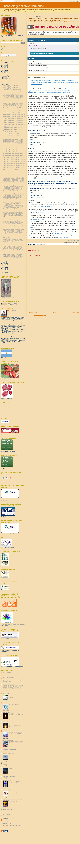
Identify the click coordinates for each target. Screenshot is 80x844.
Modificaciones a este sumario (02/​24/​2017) (38, 68)
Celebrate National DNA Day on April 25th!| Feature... (13, 185)
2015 (3, 264)
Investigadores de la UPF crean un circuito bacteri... (13, 105)
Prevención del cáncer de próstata (38, 50)
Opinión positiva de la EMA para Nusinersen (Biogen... (13, 95)
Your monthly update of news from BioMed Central (12, 248)
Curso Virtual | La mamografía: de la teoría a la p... (12, 212)
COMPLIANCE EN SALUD (14, 704)
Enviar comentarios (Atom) (40, 315)
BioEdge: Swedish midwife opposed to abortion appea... (13, 108)
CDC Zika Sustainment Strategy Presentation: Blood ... (13, 241)
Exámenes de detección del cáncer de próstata (41, 53)
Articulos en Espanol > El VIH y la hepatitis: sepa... (12, 193)
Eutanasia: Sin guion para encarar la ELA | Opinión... (13, 107)
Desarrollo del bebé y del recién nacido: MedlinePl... (13, 253)
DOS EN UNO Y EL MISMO (8, 750)
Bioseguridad (6, 693)
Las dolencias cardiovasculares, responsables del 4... (13, 224)
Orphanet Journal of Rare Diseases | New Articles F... (13, 249)
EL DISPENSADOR (7, 672)
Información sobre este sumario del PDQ (38, 70)
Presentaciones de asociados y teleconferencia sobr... (13, 240)
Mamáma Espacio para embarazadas (11, 821)
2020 (3, 70)
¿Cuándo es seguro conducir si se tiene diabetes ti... (13, 186)
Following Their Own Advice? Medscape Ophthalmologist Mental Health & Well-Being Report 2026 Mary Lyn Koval (12, 680)
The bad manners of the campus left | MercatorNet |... (13, 196)
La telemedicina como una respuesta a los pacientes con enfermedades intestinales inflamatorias (16, 742)
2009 (3, 272)
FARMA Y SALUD (6, 814)
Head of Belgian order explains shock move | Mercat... (13, 194)
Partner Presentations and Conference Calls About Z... (13, 245)
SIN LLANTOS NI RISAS (13, 801)
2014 (3, 265)
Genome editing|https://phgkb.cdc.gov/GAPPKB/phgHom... (13, 127)
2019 (3, 71)
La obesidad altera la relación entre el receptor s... (12, 223)
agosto (4, 79)
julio (4, 80)
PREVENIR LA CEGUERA (8, 753)
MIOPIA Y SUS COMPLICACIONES (15, 754)
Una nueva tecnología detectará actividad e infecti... (13, 214)
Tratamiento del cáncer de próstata (38, 48)
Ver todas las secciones (35, 72)
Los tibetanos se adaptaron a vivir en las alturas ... (12, 236)
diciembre (5, 75)
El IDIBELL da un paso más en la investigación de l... (13, 99)
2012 (3, 268)
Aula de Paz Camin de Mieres (9, 731)
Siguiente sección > (73, 241)
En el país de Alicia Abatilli (8, 763)
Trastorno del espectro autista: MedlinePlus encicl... (13, 187)
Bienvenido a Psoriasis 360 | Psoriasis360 (12, 825)
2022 (3, 67)
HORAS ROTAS (6, 712)
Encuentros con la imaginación (9, 776)
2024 (3, 65)
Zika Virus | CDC (6, 238)
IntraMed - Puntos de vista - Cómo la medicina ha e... (13, 198)
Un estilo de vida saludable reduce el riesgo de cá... (13, 230)
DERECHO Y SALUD (7, 703)
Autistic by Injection (7, 780)
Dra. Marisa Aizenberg (8, 740)
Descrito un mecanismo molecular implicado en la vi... (13, 215)
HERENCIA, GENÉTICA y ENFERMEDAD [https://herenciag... (11, 86)
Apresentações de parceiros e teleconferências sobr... (13, 239)
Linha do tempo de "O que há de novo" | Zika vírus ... (13, 246)
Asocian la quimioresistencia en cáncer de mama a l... (13, 228)
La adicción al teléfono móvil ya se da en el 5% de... (13, 103)
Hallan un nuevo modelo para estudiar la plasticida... (13, 94)
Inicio (54, 312)
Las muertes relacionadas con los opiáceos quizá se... (13, 257)
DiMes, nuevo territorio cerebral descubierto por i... (12, 216)
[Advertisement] (39, 300)
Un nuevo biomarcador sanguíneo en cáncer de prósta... (14, 106)
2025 (3, 64)
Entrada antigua (75, 312)
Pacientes (31, 43)
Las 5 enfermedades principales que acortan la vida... (13, 205)
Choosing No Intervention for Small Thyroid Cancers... (13, 208)
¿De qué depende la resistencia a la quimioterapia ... (13, 231)
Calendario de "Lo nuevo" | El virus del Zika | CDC (12, 247)
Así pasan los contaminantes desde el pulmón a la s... (13, 222)
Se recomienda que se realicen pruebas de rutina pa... (13, 256)
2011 (3, 269)
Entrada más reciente (32, 312)
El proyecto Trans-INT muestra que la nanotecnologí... (13, 209)
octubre (4, 77)
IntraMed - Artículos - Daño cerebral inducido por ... (12, 202)
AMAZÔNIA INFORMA (7, 809)
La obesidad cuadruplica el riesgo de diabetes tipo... (13, 258)
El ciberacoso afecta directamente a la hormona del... (13, 102)
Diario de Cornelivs (7, 721)
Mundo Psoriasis (6, 789)
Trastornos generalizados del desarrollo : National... (13, 190)
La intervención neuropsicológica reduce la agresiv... (13, 104)
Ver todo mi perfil (4, 344)
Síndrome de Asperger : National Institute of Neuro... (13, 189)
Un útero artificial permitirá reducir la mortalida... (12, 221)
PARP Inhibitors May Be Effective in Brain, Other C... (13, 207)
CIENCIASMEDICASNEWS (8, 684)
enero (4, 262)
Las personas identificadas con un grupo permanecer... (13, 232)
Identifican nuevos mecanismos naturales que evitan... (13, 211)
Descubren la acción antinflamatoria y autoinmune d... (13, 213)
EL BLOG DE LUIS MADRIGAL (9, 749)
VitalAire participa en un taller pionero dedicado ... (12, 98)
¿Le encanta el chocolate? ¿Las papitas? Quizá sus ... (13, 206)
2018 (3, 72)
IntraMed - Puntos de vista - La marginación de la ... (13, 199)
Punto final (5, 777)
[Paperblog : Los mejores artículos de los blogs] (5, 422)
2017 (3, 73)
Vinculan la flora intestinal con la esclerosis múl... (12, 91)
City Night (10, 768)
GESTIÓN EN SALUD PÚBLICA (9, 677)
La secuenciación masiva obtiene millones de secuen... (13, 97)
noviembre (5, 76)
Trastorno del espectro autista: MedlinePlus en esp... (13, 188)
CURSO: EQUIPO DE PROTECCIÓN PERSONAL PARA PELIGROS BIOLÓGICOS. (16, 696)
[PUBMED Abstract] (46, 206)
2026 (3, 62)
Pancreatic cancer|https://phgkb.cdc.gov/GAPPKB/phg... (14, 177)
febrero (4, 261)
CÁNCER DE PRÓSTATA (38, 40)
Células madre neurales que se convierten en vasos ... (13, 229)
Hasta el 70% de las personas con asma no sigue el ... (13, 96)
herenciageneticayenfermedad (24, 6)
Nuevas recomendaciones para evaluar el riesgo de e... (13, 90)
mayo (4, 83)
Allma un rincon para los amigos (10, 819)
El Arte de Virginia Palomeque (9, 767)
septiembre (5, 78)
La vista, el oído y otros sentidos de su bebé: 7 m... (12, 255)
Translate (11, 57)
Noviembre (5, 764)
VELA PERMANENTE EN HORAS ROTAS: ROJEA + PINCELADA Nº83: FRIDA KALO (16, 714)
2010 (3, 270)
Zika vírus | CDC (6, 237)
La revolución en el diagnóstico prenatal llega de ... (12, 89)
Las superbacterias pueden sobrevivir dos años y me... (13, 100)
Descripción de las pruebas (35, 63)
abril (4, 84)
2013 (3, 267)
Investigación (32, 55)
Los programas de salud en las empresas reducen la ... (13, 217)
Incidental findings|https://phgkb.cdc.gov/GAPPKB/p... (13, 138)
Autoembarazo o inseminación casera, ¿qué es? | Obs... (14, 220)
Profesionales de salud (34, 45)
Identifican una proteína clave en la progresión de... (12, 233)
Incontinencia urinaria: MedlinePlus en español (12, 250)
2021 (3, 68)
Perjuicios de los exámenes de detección (38, 65)
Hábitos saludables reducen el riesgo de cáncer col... (13, 225)
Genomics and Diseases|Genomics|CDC (11, 183)
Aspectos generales (33, 61)
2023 (3, 66)
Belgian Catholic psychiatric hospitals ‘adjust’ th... (12, 195)
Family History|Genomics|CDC (9, 182)
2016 (3, 263)
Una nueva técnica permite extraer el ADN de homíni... (13, 219)
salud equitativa (12, 310)
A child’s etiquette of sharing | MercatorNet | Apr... (12, 197)
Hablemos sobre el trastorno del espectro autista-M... (13, 191)
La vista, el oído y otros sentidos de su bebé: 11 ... (12, 254)
